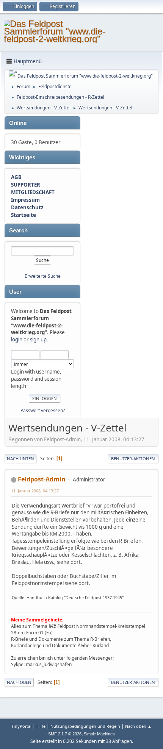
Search (18, 230)
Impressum (25, 199)
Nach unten (20, 458)
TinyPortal (21, 726)
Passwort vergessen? (42, 410)
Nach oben (19, 682)
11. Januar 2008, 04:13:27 (35, 491)
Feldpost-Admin (42, 479)
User (15, 292)
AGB (16, 177)
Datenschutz (27, 207)
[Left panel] (13, 73)
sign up (38, 339)
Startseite (23, 215)
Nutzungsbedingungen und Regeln (85, 726)
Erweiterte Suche (43, 276)
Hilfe (40, 726)
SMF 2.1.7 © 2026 (65, 734)
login (16, 339)
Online (18, 123)
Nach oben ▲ (138, 726)
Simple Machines (99, 734)
